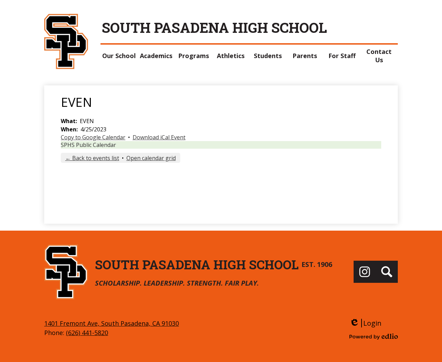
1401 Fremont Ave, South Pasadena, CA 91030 (111, 323)
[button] (119, 56)
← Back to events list (92, 158)
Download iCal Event (159, 137)
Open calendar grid (151, 158)
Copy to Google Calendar (93, 137)
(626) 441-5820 (87, 332)
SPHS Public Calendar (88, 145)
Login (365, 323)
